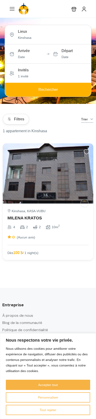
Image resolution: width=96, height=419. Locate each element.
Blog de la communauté (22, 322)
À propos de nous (17, 315)
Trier (84, 119)
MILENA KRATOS (24, 218)
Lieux (22, 31)
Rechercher (48, 90)
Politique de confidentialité (25, 329)
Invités (23, 70)
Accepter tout (48, 385)
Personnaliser (48, 397)
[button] (74, 9)
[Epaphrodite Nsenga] (84, 203)
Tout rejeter (48, 410)
